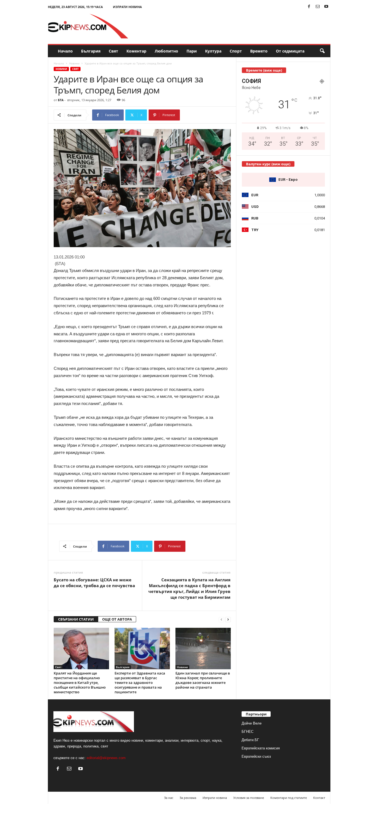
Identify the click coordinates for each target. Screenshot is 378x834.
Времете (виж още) (264, 70)
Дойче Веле (252, 723)
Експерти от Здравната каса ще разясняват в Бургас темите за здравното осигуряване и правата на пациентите (140, 682)
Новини (74, 63)
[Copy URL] (198, 115)
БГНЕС (247, 732)
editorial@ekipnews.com (106, 758)
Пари (192, 51)
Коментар (136, 51)
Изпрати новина (127, 7)
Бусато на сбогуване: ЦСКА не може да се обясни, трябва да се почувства (94, 582)
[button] (322, 51)
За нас (168, 798)
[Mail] (317, 7)
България (90, 51)
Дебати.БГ (250, 740)
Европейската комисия (261, 748)
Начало (65, 51)
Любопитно (166, 51)
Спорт (236, 51)
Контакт (319, 798)
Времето (259, 51)
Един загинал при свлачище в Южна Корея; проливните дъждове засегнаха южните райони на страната (202, 680)
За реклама (188, 798)
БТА (61, 100)
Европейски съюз (256, 756)
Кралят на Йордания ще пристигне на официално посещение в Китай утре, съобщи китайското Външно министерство (80, 682)
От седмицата (290, 51)
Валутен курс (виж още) (268, 163)
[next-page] (228, 619)
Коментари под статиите (288, 798)
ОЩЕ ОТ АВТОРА (117, 619)
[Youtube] (326, 7)
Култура (213, 51)
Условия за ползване (248, 798)
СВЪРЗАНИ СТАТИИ (76, 619)
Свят (113, 51)
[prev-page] (221, 619)
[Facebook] (309, 7)
